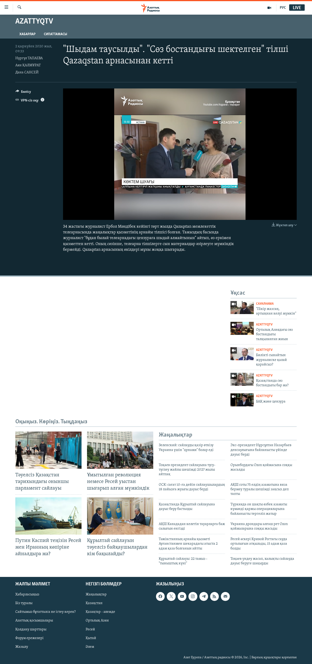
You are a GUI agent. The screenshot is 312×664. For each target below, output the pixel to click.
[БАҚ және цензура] (242, 399)
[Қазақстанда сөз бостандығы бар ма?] (242, 379)
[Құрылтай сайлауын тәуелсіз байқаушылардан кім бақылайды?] (120, 516)
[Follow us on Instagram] (192, 596)
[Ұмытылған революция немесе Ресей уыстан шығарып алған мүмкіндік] (120, 450)
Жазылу (21, 646)
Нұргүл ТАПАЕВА (29, 58)
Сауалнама (265, 304)
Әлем (90, 646)
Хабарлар (27, 34)
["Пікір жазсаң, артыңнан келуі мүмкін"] (242, 307)
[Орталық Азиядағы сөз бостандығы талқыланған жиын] (242, 328)
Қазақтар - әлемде (100, 612)
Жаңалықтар (96, 594)
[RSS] (214, 596)
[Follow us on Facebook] (160, 596)
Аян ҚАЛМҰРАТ (28, 65)
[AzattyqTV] (269, 7)
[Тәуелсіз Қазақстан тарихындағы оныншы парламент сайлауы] (48, 450)
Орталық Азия (97, 620)
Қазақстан (94, 603)
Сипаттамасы (55, 34)
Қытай (91, 638)
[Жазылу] (225, 596)
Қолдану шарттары (30, 629)
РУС (283, 8)
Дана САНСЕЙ (27, 72)
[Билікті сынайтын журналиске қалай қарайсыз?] (242, 353)
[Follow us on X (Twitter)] (171, 596)
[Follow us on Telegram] (203, 596)
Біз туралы (23, 603)
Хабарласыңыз (27, 594)
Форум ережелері (29, 638)
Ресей (90, 629)
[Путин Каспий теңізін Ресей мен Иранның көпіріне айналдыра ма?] (48, 516)
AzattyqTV (264, 324)
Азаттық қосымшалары (34, 620)
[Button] (23, 92)
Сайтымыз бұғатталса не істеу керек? (45, 612)
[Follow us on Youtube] (182, 596)
